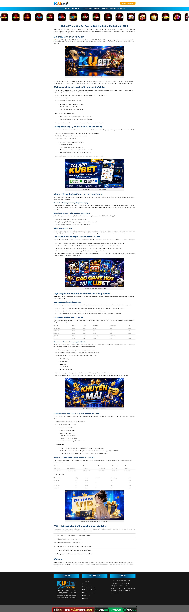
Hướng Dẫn (76, 8)
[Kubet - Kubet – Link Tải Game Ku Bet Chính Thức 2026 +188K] (61, 3)
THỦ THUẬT (115, 8)
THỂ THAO (88, 8)
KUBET (68, 8)
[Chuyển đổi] (55, 535)
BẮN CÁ (105, 8)
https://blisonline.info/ (123, 580)
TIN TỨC (122, 8)
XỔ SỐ (97, 8)
